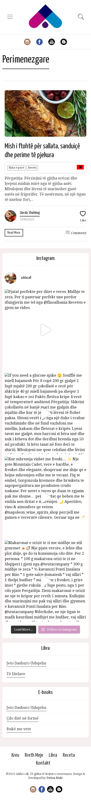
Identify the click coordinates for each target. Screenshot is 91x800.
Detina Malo (54, 778)
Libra (53, 755)
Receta (32, 167)
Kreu (15, 755)
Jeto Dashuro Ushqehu (26, 663)
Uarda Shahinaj (30, 213)
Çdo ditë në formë (22, 718)
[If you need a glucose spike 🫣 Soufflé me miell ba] (45, 413)
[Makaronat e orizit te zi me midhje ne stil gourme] (45, 581)
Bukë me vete (19, 729)
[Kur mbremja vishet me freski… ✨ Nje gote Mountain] (45, 497)
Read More (13, 232)
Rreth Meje (34, 755)
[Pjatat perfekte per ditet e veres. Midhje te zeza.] (45, 330)
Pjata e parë (16, 167)
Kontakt (43, 763)
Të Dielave (16, 674)
